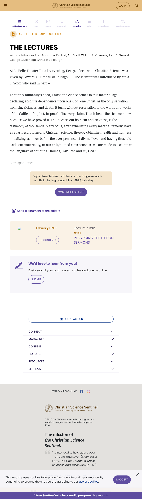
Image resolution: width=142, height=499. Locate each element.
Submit (36, 279)
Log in (123, 5)
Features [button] (35, 354)
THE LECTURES (34, 47)
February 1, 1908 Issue (47, 34)
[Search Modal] (136, 5)
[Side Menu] (5, 5)
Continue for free (71, 192)
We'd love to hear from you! (52, 263)
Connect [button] (35, 332)
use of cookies (88, 482)
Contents (49, 240)
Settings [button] (35, 369)
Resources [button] (36, 361)
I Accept (122, 480)
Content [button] (35, 346)
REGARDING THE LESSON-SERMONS (95, 240)
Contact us (74, 319)
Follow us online (64, 391)
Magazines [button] (36, 339)
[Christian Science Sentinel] (71, 5)
